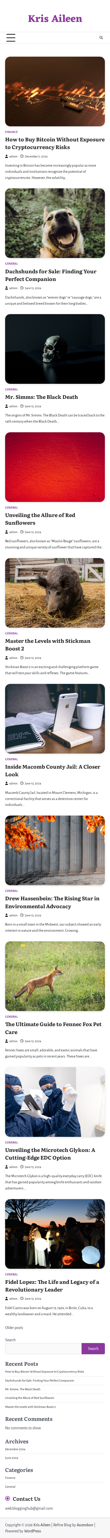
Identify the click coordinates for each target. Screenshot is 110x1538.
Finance (11, 132)
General (11, 263)
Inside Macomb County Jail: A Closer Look (52, 770)
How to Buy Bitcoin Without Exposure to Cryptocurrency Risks (55, 143)
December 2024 (15, 1449)
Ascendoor (85, 1525)
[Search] (101, 38)
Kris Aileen (55, 19)
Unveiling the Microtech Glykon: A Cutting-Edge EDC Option (50, 1153)
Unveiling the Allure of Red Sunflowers (29, 1398)
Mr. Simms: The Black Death (41, 396)
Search (10, 1340)
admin (13, 156)
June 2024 (11, 1458)
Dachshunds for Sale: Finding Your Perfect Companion (50, 274)
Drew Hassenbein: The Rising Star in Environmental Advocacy (52, 901)
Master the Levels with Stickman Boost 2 (30, 1407)
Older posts (14, 1328)
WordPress (32, 1531)
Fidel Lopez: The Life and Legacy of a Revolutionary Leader (52, 1285)
